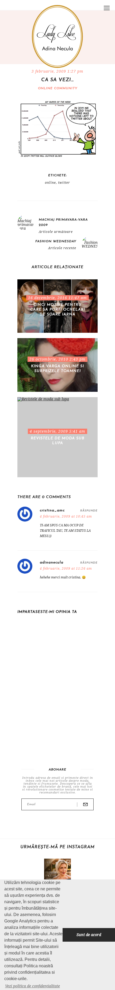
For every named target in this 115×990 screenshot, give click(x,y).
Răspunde (89, 510)
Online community (57, 88)
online (50, 182)
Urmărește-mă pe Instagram (57, 847)
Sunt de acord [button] (88, 934)
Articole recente (62, 248)
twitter (64, 182)
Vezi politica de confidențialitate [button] (32, 985)
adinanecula (51, 563)
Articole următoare (56, 232)
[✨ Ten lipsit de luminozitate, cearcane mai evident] (57, 872)
